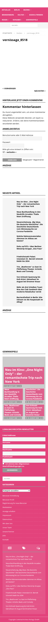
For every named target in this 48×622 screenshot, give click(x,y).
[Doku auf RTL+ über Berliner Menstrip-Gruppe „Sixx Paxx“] (10, 249)
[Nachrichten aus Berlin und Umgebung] (24, 6)
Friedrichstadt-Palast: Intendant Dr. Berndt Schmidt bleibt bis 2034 (30, 258)
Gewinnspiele (32, 20)
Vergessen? (27, 160)
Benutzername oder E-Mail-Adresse (18, 135)
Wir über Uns (7, 523)
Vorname (6, 442)
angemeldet (16, 112)
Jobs (4, 535)
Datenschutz (7, 519)
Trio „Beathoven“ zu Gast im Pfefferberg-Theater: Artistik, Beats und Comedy (29, 269)
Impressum (7, 515)
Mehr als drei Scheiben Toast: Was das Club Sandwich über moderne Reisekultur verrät (29, 289)
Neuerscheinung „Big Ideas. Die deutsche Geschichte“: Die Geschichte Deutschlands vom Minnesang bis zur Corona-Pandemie (30, 227)
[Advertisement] (22, 331)
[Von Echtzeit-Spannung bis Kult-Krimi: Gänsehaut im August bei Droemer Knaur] (10, 279)
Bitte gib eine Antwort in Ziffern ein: (18, 149)
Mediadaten (7, 507)
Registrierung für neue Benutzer (15, 503)
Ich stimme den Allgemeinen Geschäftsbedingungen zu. (16, 465)
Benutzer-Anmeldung (11, 496)
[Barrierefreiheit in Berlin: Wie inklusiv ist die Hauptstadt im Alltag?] (10, 300)
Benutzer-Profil (8, 500)
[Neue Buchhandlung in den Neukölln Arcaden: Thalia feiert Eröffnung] (10, 214)
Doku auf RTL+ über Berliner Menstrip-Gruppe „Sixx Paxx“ (29, 247)
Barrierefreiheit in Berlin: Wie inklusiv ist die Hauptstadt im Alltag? (30, 299)
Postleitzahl (7, 457)
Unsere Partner (8, 531)
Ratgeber (17, 20)
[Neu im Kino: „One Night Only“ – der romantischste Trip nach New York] (10, 204)
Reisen (4, 20)
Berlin (17, 10)
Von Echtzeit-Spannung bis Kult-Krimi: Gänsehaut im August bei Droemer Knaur (28, 279)
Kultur (21, 15)
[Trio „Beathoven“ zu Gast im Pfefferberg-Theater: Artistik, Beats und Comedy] (10, 269)
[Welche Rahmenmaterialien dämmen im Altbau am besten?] (10, 239)
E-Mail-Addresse (9, 435)
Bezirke (26, 10)
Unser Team (7, 527)
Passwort (6, 142)
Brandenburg (8, 15)
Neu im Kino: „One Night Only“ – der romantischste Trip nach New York (28, 203)
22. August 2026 (11, 418)
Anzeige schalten (9, 511)
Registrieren (38, 160)
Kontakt (6, 539)
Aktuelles (6, 10)
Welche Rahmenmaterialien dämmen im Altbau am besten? (29, 238)
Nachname (7, 449)
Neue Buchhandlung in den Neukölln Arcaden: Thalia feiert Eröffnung (28, 214)
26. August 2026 (11, 386)
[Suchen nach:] (24, 25)
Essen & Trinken (36, 15)
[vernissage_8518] (24, 83)
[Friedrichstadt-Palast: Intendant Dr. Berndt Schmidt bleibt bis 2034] (10, 259)
